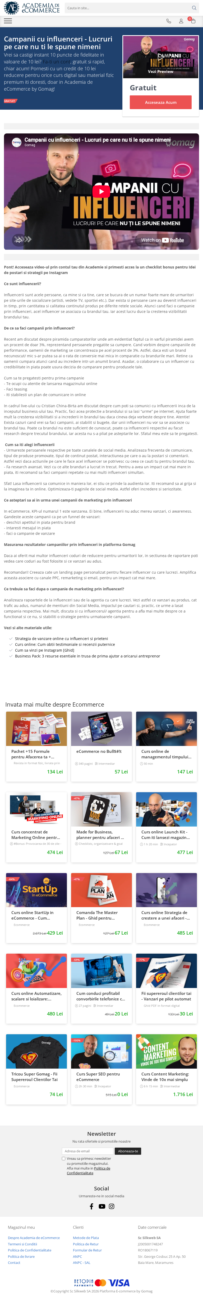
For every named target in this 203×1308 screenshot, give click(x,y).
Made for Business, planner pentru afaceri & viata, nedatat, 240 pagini (100, 834)
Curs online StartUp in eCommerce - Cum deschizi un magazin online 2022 (32, 915)
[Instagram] (111, 1206)
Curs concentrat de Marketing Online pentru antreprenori (35, 834)
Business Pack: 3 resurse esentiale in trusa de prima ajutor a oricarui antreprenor (87, 655)
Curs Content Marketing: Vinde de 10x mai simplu (165, 1076)
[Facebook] (91, 1206)
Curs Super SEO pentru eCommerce (98, 1076)
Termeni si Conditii (22, 1244)
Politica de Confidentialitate (88, 1170)
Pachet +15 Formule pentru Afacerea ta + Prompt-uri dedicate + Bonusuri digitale (32, 754)
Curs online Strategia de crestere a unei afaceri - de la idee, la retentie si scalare (164, 915)
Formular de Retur (87, 1250)
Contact (14, 1262)
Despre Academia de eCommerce (34, 1237)
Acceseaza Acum (161, 102)
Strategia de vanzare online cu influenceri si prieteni (61, 638)
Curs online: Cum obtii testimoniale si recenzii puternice (65, 644)
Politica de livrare (21, 1256)
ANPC (77, 1256)
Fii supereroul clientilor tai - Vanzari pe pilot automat (166, 996)
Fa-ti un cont (56, 61)
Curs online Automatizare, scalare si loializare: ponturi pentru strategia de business (36, 996)
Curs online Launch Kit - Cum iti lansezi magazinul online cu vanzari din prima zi (165, 834)
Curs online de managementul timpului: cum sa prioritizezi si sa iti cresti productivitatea (165, 754)
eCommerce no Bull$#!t (99, 751)
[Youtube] (101, 1206)
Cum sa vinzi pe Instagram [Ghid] (44, 650)
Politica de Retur (86, 1244)
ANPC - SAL (81, 1262)
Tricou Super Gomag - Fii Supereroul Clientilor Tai (34, 1076)
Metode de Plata (86, 1237)
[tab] (101, 126)
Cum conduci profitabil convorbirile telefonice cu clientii (100, 996)
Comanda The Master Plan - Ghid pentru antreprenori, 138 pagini (99, 915)
